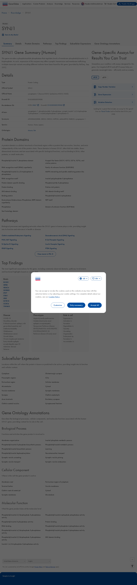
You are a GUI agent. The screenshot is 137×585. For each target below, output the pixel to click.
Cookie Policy (54, 297)
